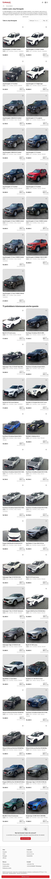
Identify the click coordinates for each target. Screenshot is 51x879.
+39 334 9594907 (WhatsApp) (34, 866)
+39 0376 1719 (30, 864)
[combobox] (35, 20)
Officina (4, 858)
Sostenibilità (29, 856)
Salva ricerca (26, 876)
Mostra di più (25, 16)
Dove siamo (29, 852)
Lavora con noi (30, 854)
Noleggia (5, 856)
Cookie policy (6, 866)
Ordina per (32, 20)
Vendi (4, 854)
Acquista (5, 852)
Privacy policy (6, 864)
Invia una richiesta (25, 838)
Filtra (44, 20)
